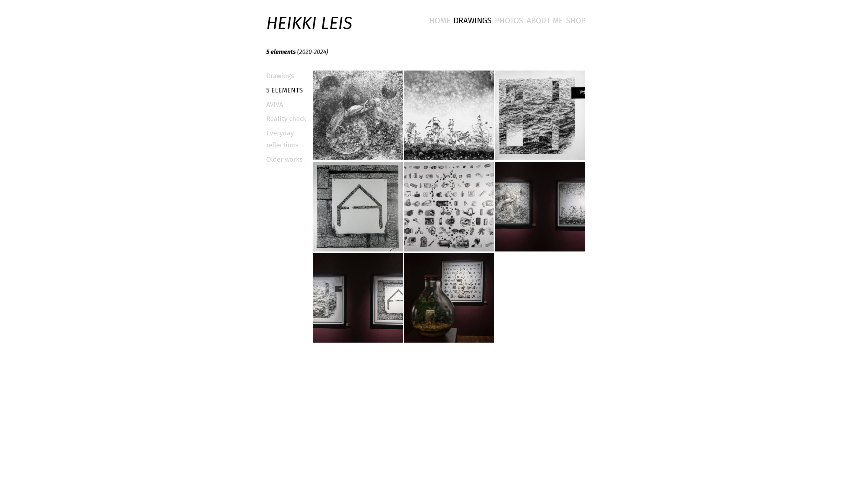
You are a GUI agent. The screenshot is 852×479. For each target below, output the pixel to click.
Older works (284, 159)
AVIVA (274, 104)
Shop (576, 20)
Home (439, 20)
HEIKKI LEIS (309, 23)
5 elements (284, 90)
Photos (509, 20)
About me (545, 20)
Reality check (286, 119)
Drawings (473, 20)
